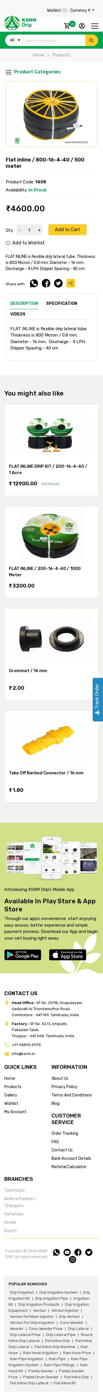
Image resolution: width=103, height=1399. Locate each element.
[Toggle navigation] (95, 26)
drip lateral (78, 1328)
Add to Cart (67, 229)
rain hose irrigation (40, 1353)
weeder (16, 1328)
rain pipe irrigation (26, 1359)
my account (15, 1111)
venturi (39, 1310)
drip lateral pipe (61, 1335)
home (9, 1078)
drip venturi (69, 1316)
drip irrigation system (58, 1292)
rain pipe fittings (59, 1365)
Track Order (97, 697)
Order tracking (65, 1133)
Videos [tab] (17, 314)
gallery (10, 1095)
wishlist (11, 1103)
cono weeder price (46, 1328)
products (12, 1086)
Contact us (62, 1150)
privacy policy (65, 1086)
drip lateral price (25, 1335)
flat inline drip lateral (29, 1383)
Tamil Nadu (14, 1190)
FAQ (55, 1141)
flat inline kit (65, 1383)
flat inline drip (57, 1341)
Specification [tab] (61, 303)
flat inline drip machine (55, 1347)
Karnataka (13, 1214)
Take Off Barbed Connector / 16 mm (46, 772)
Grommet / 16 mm (28, 670)
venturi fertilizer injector (32, 1316)
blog (56, 1103)
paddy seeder (41, 1371)
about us (60, 1078)
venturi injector (65, 1310)
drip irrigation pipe (51, 1298)
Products (61, 55)
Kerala (10, 1222)
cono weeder (72, 1322)
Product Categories (36, 72)
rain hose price (77, 1353)
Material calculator (69, 1166)
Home (38, 55)
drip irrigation (22, 1292)
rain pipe (57, 1359)
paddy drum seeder (41, 1377)
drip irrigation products (39, 1304)
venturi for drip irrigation (32, 1322)
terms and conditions (72, 1095)
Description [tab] (24, 303)
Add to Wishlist (28, 243)
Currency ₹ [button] (80, 10)
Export (10, 1230)
